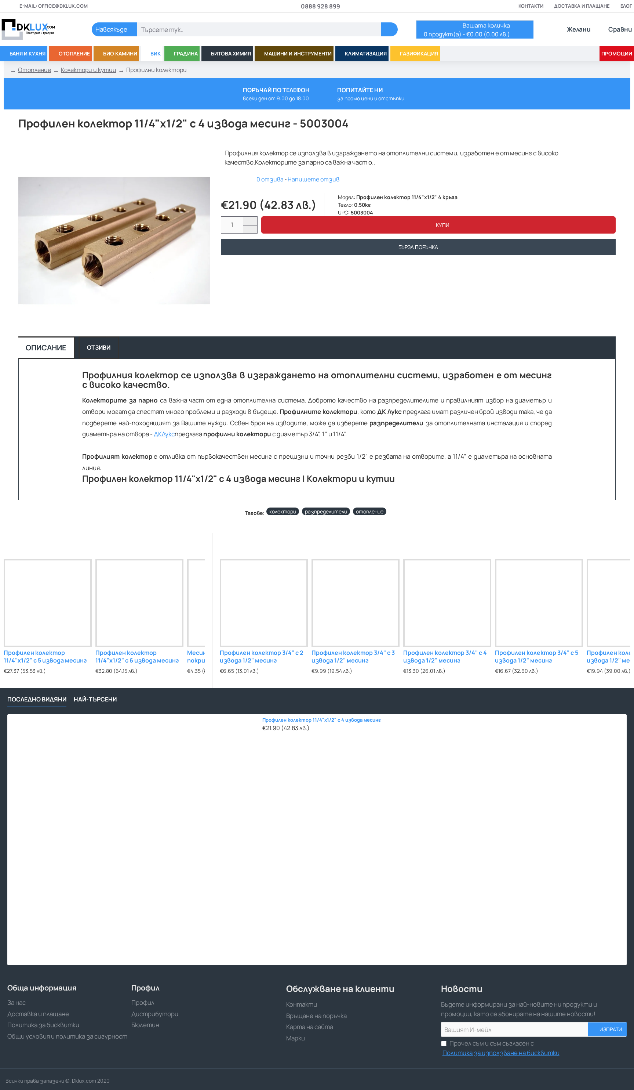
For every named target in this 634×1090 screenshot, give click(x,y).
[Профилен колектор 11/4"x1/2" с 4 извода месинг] (133, 840)
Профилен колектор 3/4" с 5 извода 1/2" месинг (536, 656)
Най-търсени (95, 699)
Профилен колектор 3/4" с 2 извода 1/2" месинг (261, 656)
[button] (438, 225)
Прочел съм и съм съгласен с (501, 1048)
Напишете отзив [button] (313, 179)
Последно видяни (36, 699)
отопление (369, 511)
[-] (250, 229)
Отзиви (98, 347)
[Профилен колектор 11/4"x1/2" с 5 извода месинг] (47, 603)
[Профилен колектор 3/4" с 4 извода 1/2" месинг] (447, 603)
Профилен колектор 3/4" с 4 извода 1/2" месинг (445, 656)
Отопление (34, 70)
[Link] (36, 29)
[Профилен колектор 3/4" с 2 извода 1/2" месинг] (263, 603)
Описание (46, 348)
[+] (250, 221)
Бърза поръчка (418, 246)
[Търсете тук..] (389, 29)
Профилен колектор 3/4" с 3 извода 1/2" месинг (353, 656)
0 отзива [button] (270, 179)
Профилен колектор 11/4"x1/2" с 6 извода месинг (137, 656)
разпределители (326, 511)
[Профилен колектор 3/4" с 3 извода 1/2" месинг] (355, 603)
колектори (282, 511)
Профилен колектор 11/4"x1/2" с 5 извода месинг (45, 656)
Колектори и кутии (88, 70)
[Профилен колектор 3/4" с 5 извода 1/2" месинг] (539, 603)
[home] (6, 70)
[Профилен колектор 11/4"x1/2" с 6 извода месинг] (139, 603)
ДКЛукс (164, 434)
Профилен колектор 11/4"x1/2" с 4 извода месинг (321, 720)
